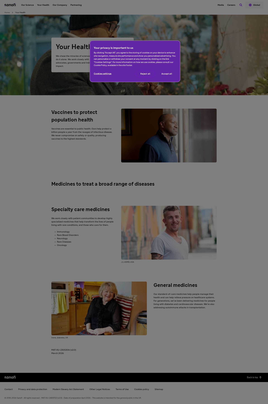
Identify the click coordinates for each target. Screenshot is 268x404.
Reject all (145, 74)
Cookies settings (103, 74)
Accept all (166, 74)
